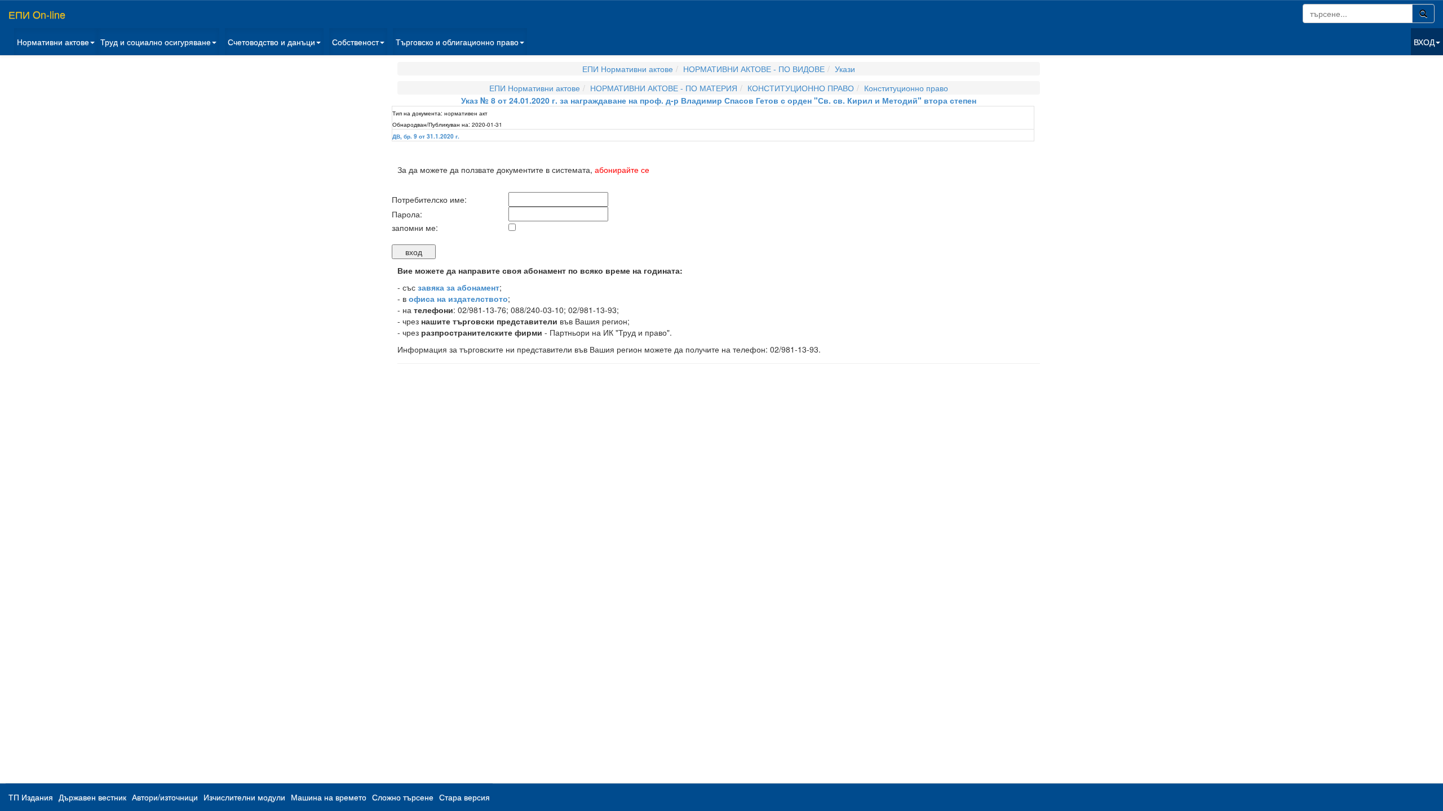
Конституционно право (906, 87)
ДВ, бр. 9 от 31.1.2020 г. (425, 136)
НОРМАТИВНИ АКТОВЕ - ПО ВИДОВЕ (754, 68)
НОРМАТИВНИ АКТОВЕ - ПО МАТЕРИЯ (663, 87)
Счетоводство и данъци (271, 41)
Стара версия (464, 797)
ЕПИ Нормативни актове (627, 68)
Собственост (355, 41)
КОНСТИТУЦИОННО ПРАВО (800, 87)
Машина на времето (328, 797)
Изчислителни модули (244, 797)
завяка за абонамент (458, 287)
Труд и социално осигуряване (155, 41)
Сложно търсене (402, 797)
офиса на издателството (458, 298)
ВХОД (1424, 41)
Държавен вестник (92, 797)
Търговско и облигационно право (457, 41)
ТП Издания (30, 797)
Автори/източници (165, 797)
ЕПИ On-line (36, 14)
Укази (845, 68)
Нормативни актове (53, 41)
